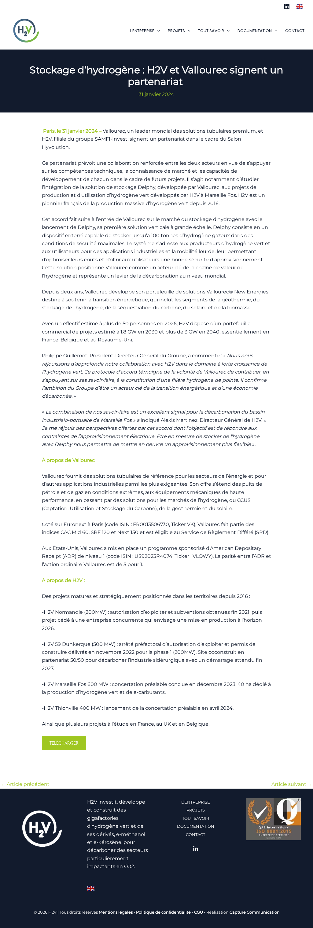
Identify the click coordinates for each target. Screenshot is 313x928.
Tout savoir (211, 31)
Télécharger (64, 743)
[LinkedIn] (287, 6)
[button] (157, 31)
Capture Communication (255, 912)
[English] (300, 6)
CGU (198, 912)
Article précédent (25, 784)
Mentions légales (116, 912)
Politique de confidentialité (163, 912)
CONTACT (294, 31)
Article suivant (291, 784)
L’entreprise (142, 31)
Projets (176, 31)
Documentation (255, 31)
